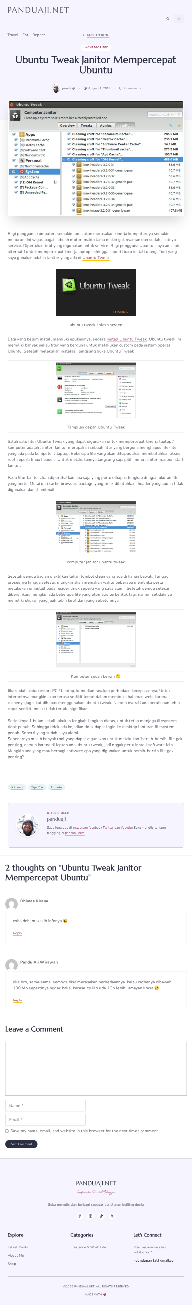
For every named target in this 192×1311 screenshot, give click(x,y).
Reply (17, 933)
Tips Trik (37, 787)
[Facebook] (79, 1216)
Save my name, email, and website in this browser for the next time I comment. (84, 1131)
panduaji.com (75, 833)
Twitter (108, 827)
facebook (95, 827)
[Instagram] (90, 1216)
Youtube (127, 827)
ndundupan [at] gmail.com (155, 1260)
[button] (168, 18)
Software (17, 787)
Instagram (80, 827)
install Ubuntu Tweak (127, 339)
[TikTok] (101, 1216)
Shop (12, 1263)
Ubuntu (56, 787)
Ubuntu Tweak (96, 257)
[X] (112, 1216)
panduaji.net (39, 10)
